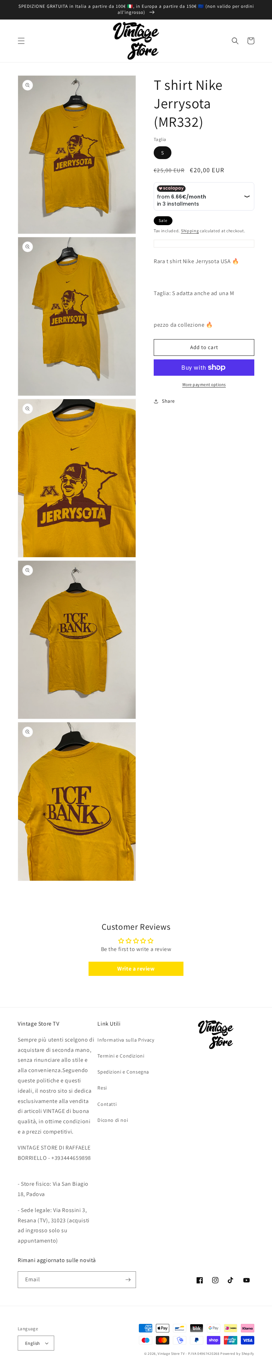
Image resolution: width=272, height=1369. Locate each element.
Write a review (135, 968)
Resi (102, 1088)
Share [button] (168, 401)
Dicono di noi (112, 1120)
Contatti (107, 1104)
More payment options (204, 384)
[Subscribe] (128, 1279)
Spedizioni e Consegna (123, 1072)
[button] (21, 41)
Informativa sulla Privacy (125, 1040)
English (32, 1343)
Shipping (190, 230)
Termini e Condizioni (120, 1056)
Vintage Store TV (171, 1353)
